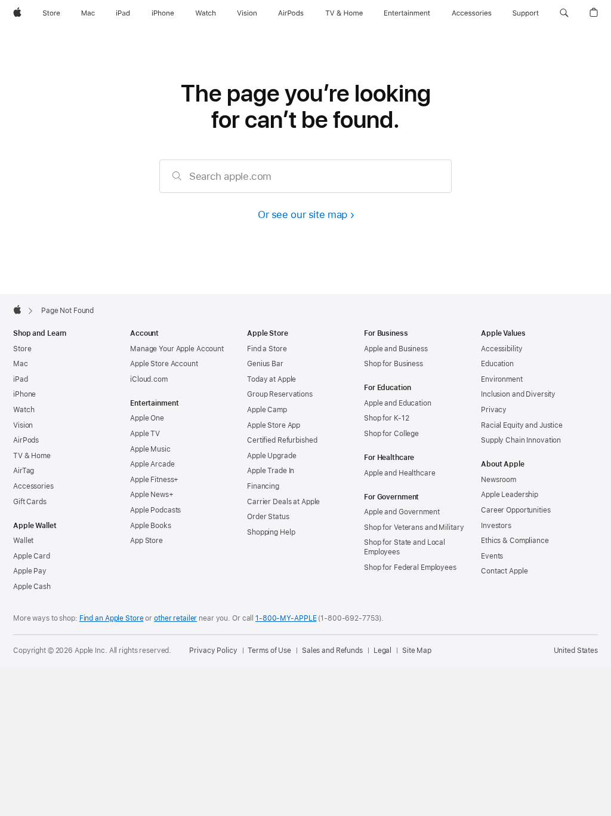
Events (492, 556)
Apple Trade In (270, 471)
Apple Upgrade (271, 456)
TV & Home (32, 456)
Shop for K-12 (386, 418)
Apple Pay (30, 571)
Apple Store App (273, 425)
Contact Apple (504, 571)
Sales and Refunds (332, 650)
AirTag (23, 471)
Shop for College (391, 434)
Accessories (33, 486)
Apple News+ (152, 494)
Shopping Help (271, 532)
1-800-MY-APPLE (285, 618)
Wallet (23, 540)
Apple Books (150, 525)
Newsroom (498, 480)
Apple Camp (267, 410)
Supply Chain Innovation (521, 440)
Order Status (268, 517)
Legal (382, 650)
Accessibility (501, 349)
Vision (23, 425)
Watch (23, 410)
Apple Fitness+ (154, 480)
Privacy (494, 410)
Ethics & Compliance (515, 540)
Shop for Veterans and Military (414, 527)
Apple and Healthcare (400, 473)
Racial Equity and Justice (522, 425)
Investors (496, 525)
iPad (20, 379)
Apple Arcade (152, 464)
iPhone (24, 394)
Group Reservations (280, 394)
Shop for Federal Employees (410, 567)
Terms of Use (269, 650)
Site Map (416, 650)
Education (497, 364)
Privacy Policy (213, 650)
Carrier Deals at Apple (283, 502)
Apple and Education (397, 403)
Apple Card (31, 556)
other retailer (175, 618)
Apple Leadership (509, 494)
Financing (263, 486)
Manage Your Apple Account (177, 349)
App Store (146, 540)
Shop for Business (393, 364)
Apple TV (145, 434)
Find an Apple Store (111, 618)
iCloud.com (149, 379)
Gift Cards (30, 502)
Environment (502, 379)
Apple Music (150, 449)
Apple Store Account (164, 364)
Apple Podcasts (155, 510)
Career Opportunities (516, 510)
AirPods (26, 440)
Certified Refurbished (282, 440)
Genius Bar (265, 364)
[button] (564, 13)
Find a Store (267, 349)
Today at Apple (271, 379)
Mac (20, 364)
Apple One (147, 418)
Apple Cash (32, 586)
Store (22, 349)
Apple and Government (402, 512)
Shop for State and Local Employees (404, 547)
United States (576, 650)
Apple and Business (396, 349)
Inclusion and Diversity (518, 394)
